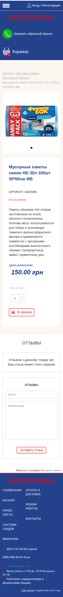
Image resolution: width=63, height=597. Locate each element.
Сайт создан (27, 590)
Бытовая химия (27, 73)
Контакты (33, 518)
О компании (12, 490)
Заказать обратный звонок (33, 33)
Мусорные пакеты (16, 78)
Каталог (8, 73)
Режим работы (32, 506)
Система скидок (10, 526)
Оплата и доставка (33, 492)
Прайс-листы (8, 512)
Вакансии (10, 538)
